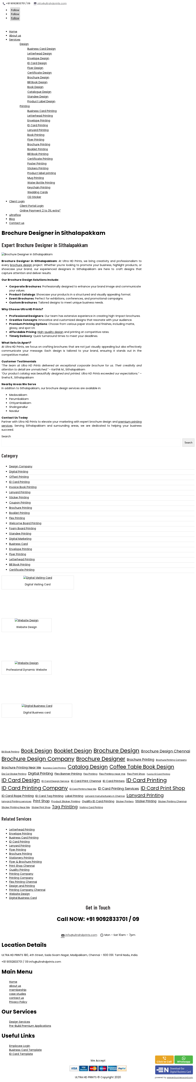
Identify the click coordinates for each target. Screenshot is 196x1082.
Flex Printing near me (112, 774)
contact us (16, 998)
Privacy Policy (18, 1002)
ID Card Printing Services (118, 788)
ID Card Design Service (55, 781)
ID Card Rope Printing (18, 796)
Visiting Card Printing (91, 807)
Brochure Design (116, 750)
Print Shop (41, 801)
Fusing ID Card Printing (158, 774)
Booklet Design (73, 750)
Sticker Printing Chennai (172, 801)
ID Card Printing (19, 482)
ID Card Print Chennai (86, 781)
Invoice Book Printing (23, 487)
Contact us (16, 223)
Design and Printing (22, 886)
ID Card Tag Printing (49, 796)
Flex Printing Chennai (23, 882)
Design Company (20, 466)
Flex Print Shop (136, 774)
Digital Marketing (20, 539)
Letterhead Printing (22, 559)
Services (14, 39)
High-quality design (50, 332)
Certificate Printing (21, 570)
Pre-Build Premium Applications (30, 1026)
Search (6, 436)
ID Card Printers (114, 781)
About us (15, 35)
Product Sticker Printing (65, 801)
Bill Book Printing (19, 564)
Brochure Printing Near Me (21, 767)
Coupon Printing (20, 502)
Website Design (19, 894)
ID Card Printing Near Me (82, 789)
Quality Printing (19, 870)
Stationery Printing (21, 858)
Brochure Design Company (38, 759)
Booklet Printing (19, 513)
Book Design (36, 750)
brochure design (21, 265)
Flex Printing (17, 518)
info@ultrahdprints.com (52, 3)
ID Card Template (21, 1054)
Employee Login (19, 1046)
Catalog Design (88, 766)
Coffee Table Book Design (141, 766)
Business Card (18, 544)
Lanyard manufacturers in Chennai (105, 796)
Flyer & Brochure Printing (25, 862)
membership (17, 990)
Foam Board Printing (22, 528)
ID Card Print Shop (163, 788)
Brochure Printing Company (171, 759)
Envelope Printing (20, 549)
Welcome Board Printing (25, 523)
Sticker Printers (125, 801)
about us (15, 986)
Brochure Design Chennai (165, 751)
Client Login (17, 201)
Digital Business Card (23, 898)
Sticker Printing (19, 497)
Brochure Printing (20, 508)
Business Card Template (25, 1050)
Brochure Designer (100, 759)
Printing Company (21, 874)
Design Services (19, 1022)
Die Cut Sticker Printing (14, 773)
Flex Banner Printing (68, 774)
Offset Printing (19, 477)
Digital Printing (18, 471)
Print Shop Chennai (22, 866)
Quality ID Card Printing (98, 801)
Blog (12, 219)
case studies (17, 994)
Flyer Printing (17, 554)
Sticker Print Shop (41, 807)
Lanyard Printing (19, 492)
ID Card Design (21, 780)
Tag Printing (65, 807)
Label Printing (74, 796)
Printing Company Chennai (27, 890)
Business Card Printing (54, 767)
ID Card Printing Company (35, 788)
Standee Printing (20, 533)
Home (13, 31)
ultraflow (15, 215)
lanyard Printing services (16, 801)
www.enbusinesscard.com (180, 1077)
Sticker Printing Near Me (16, 807)
